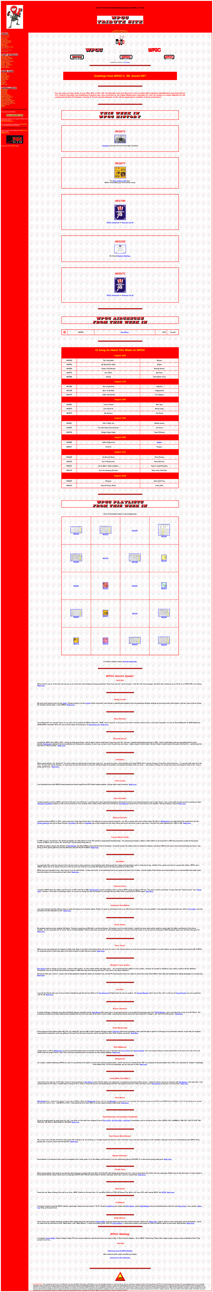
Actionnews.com (94, 724)
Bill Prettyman (160, 1012)
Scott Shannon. (117, 1223)
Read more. (116, 1052)
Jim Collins (192, 909)
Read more (41, 685)
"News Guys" (153, 1221)
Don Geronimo (104, 993)
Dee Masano (183, 1082)
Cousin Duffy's (51, 1238)
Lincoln (88, 703)
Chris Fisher (125, 1051)
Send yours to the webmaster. (120, 1258)
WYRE (164, 1192)
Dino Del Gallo (117, 1120)
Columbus (105, 146)
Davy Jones (182, 1206)
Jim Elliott (72, 823)
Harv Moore (125, 332)
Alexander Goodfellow (44, 804)
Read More (179, 1014)
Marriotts (112, 1101)
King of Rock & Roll (119, 181)
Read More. (150, 891)
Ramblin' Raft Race (123, 256)
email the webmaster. (129, 661)
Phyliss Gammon (43, 823)
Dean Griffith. (101, 1221)
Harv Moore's (89, 1082)
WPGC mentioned (113, 222)
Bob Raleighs (144, 1206)
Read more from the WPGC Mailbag (120, 1251)
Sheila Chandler (138, 1051)
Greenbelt (88, 823)
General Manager (143, 993)
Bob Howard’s (94, 890)
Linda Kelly (126, 1120)
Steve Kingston (181, 993)
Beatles (159, 442)
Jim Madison (123, 804)
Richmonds (91, 1101)
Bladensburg (165, 821)
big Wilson (110, 1206)
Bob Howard (47, 744)
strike (65, 703)
